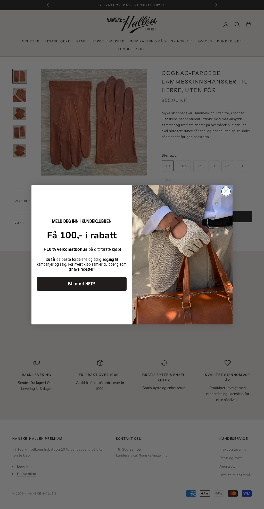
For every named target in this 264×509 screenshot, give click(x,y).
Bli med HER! (81, 283)
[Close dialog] (225, 191)
